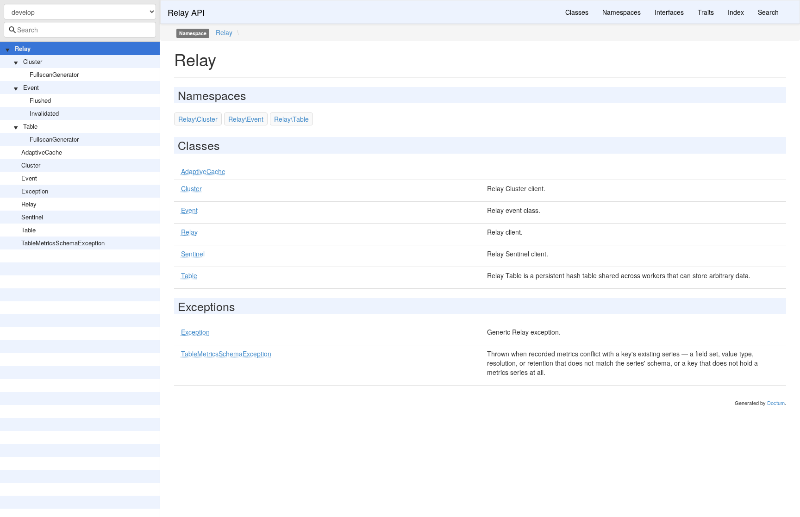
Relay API (186, 12)
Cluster (32, 61)
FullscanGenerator (54, 74)
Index (736, 12)
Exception (34, 191)
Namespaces (621, 12)
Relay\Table (291, 119)
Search (768, 12)
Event (31, 87)
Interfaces (669, 12)
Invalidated (44, 113)
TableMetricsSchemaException (63, 242)
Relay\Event (245, 119)
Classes (576, 12)
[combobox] (80, 29)
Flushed (40, 100)
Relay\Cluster (198, 119)
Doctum (776, 402)
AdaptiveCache (41, 152)
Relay (23, 48)
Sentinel (32, 216)
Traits (706, 12)
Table (30, 126)
